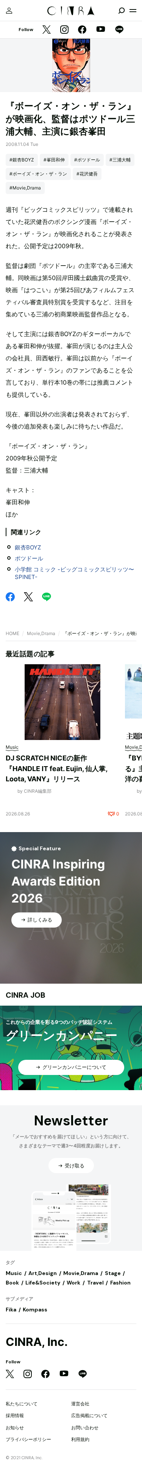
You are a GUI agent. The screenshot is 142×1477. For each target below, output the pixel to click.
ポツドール (29, 558)
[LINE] (119, 30)
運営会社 (80, 1404)
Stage (113, 1273)
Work (73, 1282)
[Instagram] (64, 30)
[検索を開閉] (121, 10)
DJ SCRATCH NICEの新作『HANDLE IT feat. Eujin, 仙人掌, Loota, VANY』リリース (56, 768)
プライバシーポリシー (28, 1439)
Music (14, 1273)
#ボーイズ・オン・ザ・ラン (38, 174)
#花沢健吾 (87, 174)
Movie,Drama (41, 633)
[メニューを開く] (133, 10)
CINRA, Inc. (37, 1342)
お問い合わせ (84, 1427)
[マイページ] (9, 10)
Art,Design (42, 1273)
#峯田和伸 (54, 160)
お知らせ (15, 1427)
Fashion (120, 1282)
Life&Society (42, 1282)
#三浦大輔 (120, 160)
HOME (12, 633)
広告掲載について (89, 1415)
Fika (11, 1309)
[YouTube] (101, 30)
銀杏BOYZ (28, 547)
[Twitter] (46, 30)
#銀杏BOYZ (21, 160)
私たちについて (21, 1404)
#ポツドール (87, 160)
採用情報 (15, 1415)
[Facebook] (82, 30)
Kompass (35, 1309)
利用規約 (80, 1439)
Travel (95, 1282)
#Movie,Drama (25, 188)
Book (12, 1282)
